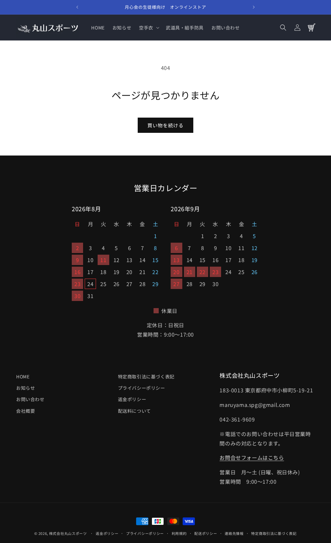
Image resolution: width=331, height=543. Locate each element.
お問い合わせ (30, 399)
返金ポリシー (132, 399)
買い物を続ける (165, 125)
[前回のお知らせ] (77, 7)
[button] (148, 27)
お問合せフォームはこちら (251, 457)
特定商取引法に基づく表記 (146, 376)
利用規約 (179, 533)
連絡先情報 (234, 533)
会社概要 (25, 411)
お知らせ (25, 388)
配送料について (134, 411)
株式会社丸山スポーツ (68, 533)
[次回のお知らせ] (254, 7)
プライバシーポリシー (141, 388)
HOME (22, 376)
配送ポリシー (205, 533)
